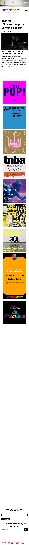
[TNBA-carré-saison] (14, 177)
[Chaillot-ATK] (14, 251)
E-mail (3, 513)
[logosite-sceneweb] (11, 10)
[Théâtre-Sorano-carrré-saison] (14, 104)
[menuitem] (21, 10)
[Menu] (25, 10)
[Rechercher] (21, 10)
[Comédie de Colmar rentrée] (14, 153)
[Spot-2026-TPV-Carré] (14, 128)
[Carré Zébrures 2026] (14, 226)
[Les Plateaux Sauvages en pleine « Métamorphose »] (14, 41)
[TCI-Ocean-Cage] (14, 202)
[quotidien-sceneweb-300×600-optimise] (14, 299)
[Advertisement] (14, 339)
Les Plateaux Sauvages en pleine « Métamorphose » (12, 52)
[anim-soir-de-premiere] (14, 323)
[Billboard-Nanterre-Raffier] (14, 6)
